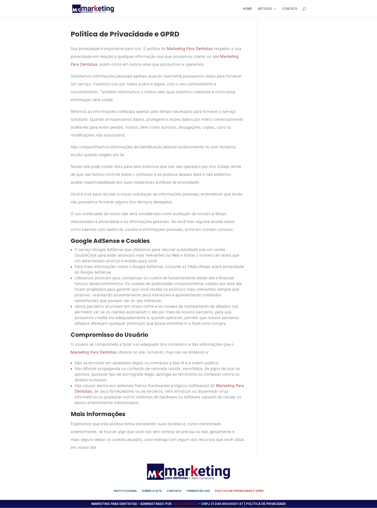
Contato (174, 490)
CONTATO (290, 8)
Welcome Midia (185, 504)
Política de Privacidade (266, 504)
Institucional (125, 490)
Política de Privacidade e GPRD (239, 490)
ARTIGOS (265, 8)
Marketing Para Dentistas (190, 48)
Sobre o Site (152, 490)
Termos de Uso (198, 490)
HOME (247, 8)
